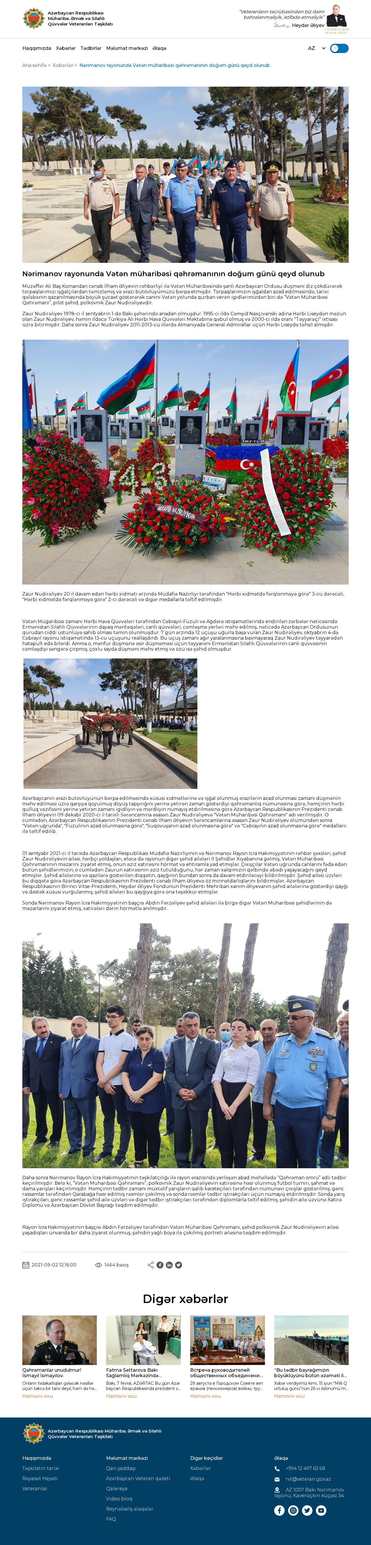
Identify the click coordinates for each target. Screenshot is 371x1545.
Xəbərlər (66, 48)
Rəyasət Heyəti (40, 1478)
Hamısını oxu (37, 1396)
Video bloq (119, 1499)
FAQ (111, 1519)
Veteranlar (35, 1488)
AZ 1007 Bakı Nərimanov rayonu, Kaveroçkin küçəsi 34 (309, 1493)
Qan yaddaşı (121, 1468)
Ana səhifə (34, 65)
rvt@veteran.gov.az (308, 1479)
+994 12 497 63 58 (305, 1468)
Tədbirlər (90, 48)
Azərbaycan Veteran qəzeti (138, 1478)
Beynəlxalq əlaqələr (129, 1509)
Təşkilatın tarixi (40, 1468)
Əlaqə (159, 48)
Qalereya (117, 1488)
